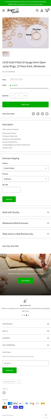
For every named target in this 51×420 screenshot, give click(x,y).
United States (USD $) (9, 381)
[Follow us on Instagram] (4, 392)
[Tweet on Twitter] (42, 113)
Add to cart (25, 104)
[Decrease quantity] (12, 95)
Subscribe (9, 370)
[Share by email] (47, 113)
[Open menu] (3, 10)
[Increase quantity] (25, 95)
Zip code (5, 185)
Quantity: (5, 96)
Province (5, 174)
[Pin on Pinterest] (38, 113)
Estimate (9, 199)
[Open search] (37, 10)
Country (5, 163)
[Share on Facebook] (33, 113)
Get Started (25, 281)
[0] (46, 10)
